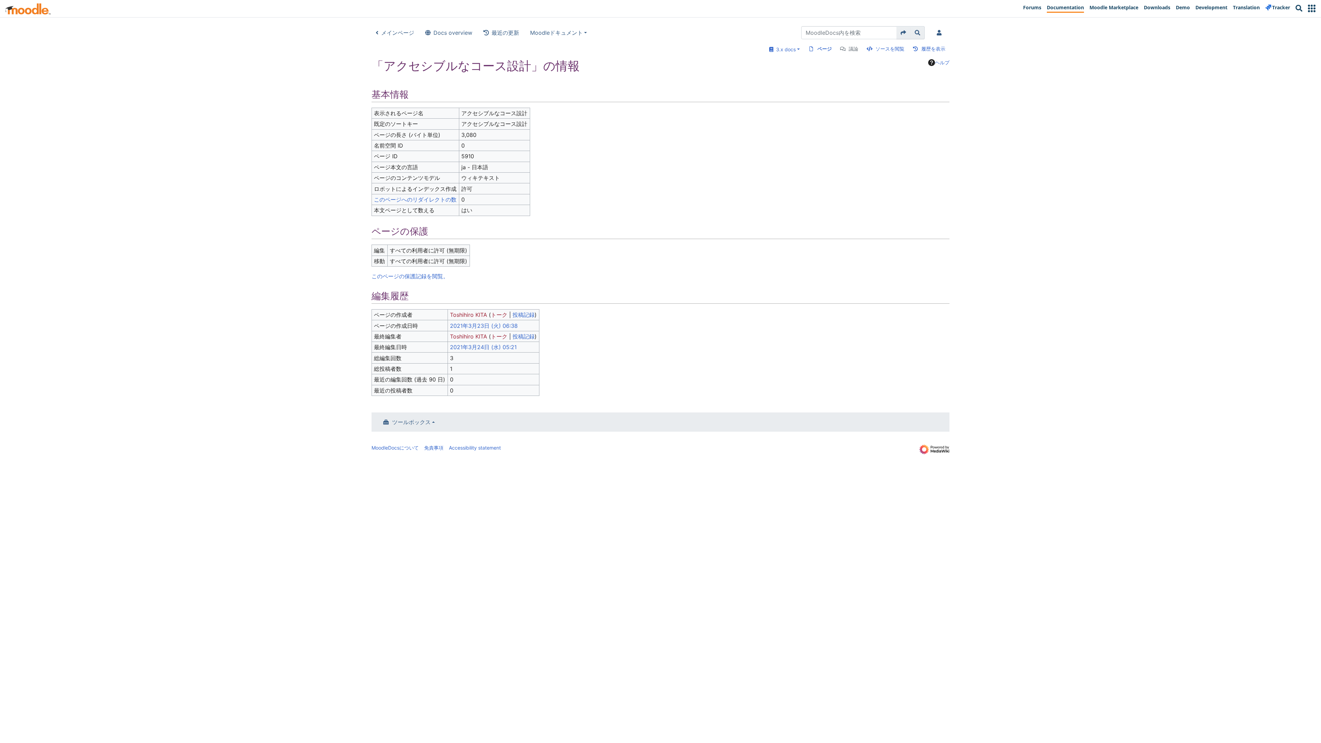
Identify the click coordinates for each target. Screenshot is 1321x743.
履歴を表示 (933, 49)
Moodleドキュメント (556, 32)
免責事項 (433, 448)
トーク (499, 314)
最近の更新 (505, 32)
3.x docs (784, 49)
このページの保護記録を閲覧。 (410, 276)
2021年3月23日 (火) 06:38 (484, 325)
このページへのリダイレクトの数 (415, 199)
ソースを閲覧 (890, 49)
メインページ (397, 32)
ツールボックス (411, 422)
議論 (853, 49)
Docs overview (452, 32)
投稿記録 (524, 314)
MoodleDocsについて (395, 448)
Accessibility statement (475, 448)
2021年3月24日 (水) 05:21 (483, 347)
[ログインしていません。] (940, 33)
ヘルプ (942, 62)
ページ (824, 49)
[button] (1311, 8)
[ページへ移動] (903, 32)
